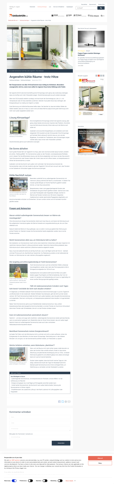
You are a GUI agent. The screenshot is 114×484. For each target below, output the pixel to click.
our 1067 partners (14, 460)
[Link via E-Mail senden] (68, 401)
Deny (100, 463)
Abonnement (92, 4)
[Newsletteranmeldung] (91, 141)
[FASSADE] (58, 17)
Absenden (61, 443)
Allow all (100, 458)
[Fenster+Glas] (69, 17)
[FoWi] (93, 17)
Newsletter (84, 4)
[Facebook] (59, 401)
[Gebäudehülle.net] (18, 15)
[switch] (30, 480)
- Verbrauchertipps (20, 80)
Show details (69, 480)
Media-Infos (101, 4)
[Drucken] (65, 401)
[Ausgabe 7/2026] (91, 97)
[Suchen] (101, 8)
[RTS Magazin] (79, 17)
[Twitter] (62, 401)
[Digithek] (103, 17)
